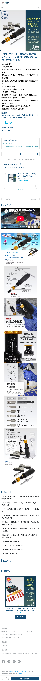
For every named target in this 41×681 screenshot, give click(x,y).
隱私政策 (34, 654)
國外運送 (21, 654)
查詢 (2, 654)
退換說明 (28, 654)
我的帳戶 (14, 654)
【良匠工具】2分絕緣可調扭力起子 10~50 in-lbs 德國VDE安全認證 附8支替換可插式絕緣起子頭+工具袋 (20, 609)
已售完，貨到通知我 (25, 679)
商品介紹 (7, 199)
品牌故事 (4, 646)
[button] (38, 180)
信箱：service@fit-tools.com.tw (11, 634)
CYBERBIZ (20, 673)
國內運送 (8, 654)
